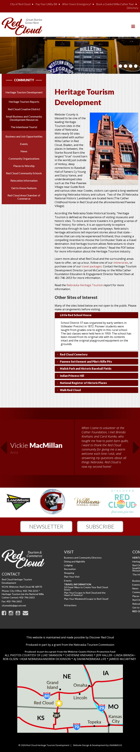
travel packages (92, 266)
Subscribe (100, 526)
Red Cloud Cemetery (74, 354)
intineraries (120, 263)
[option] (70, 448)
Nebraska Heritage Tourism (85, 285)
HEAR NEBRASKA (31, 659)
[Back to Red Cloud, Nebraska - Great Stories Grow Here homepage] (22, 26)
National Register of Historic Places (83, 382)
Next (136, 445)
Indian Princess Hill (72, 375)
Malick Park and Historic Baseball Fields (85, 368)
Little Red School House (76, 315)
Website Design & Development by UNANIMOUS (97, 745)
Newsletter (46, 526)
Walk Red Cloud (70, 390)
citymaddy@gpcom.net (14, 605)
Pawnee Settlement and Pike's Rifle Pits (86, 361)
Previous (3, 445)
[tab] (96, 315)
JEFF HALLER (103, 655)
